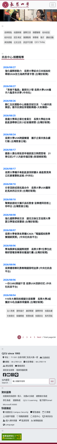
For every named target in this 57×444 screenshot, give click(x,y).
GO (52, 381)
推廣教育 (27, 37)
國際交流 (27, 32)
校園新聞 (17, 32)
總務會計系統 (41, 396)
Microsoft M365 (10, 404)
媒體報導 (36, 32)
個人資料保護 (11, 420)
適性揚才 (20, 311)
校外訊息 (8, 37)
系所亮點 (48, 316)
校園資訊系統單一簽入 (12, 396)
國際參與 (39, 311)
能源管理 (25, 420)
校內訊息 (46, 32)
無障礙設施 (38, 420)
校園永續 (48, 311)
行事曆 (47, 412)
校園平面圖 (10, 416)
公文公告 (17, 42)
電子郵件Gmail (46, 400)
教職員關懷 (23, 416)
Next (39, 337)
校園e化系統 (29, 396)
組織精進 (20, 316)
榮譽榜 (35, 37)
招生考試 (17, 37)
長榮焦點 (8, 32)
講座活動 (50, 37)
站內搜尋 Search (5, 381)
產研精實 (29, 311)
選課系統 (16, 400)
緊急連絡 (36, 412)
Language (9, 424)
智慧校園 (29, 316)
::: (2, 26)
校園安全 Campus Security (16, 412)
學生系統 (6, 400)
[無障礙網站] (11, 437)
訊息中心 (36, 416)
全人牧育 (10, 311)
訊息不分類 (28, 42)
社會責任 (10, 316)
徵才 (42, 37)
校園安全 (39, 316)
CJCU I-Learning (30, 400)
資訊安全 (49, 416)
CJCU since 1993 (11, 353)
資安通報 (8, 42)
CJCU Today (40, 42)
